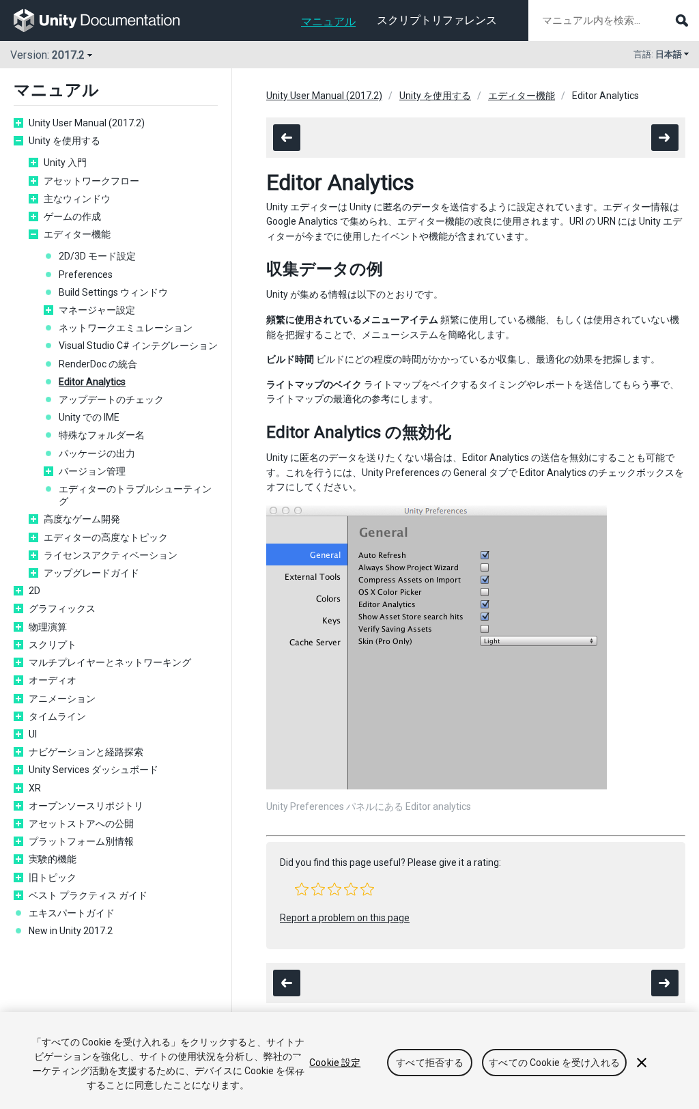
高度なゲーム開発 (82, 519)
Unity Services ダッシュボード (93, 769)
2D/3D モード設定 (97, 256)
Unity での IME (89, 417)
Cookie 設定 (334, 1062)
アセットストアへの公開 (81, 823)
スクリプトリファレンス (437, 20)
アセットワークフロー (91, 181)
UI (33, 734)
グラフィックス (62, 608)
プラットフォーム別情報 (81, 841)
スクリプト (52, 644)
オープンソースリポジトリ (86, 805)
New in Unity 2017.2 (71, 930)
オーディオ (52, 680)
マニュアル (328, 21)
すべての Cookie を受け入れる (554, 1062)
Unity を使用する (64, 140)
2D (34, 590)
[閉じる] (641, 1063)
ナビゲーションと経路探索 (86, 751)
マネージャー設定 (97, 310)
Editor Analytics (92, 381)
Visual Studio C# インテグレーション (138, 345)
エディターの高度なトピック (106, 537)
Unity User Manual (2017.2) (87, 122)
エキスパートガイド (72, 913)
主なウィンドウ (77, 198)
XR (35, 788)
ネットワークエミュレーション (125, 327)
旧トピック (52, 877)
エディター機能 (77, 234)
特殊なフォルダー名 (102, 435)
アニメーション (62, 698)
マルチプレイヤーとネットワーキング (110, 662)
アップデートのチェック (111, 399)
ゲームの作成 (72, 216)
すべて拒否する (429, 1062)
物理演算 (48, 626)
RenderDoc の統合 (98, 364)
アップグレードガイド (91, 572)
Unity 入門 (65, 162)
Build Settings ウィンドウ (113, 292)
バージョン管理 (92, 471)
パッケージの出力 (97, 453)
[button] (302, 889)
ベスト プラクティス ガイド (88, 895)
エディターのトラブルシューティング (135, 495)
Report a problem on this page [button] (345, 917)
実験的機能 (52, 859)
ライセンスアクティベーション (110, 555)
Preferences (86, 274)
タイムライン (57, 716)
